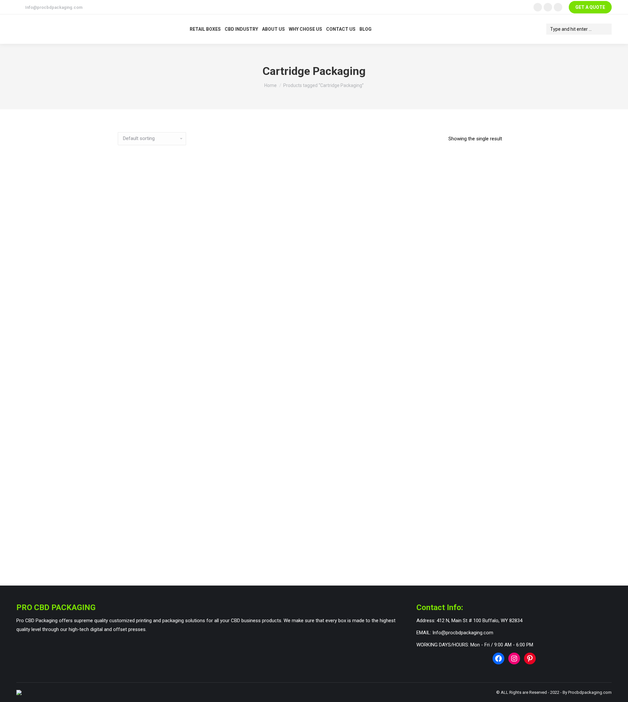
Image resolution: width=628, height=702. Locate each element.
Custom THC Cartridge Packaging (310, 556)
